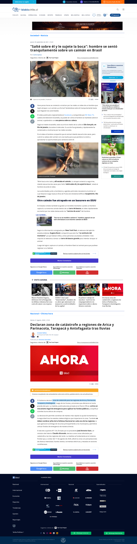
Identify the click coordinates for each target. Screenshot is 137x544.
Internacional (32, 15)
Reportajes (16, 520)
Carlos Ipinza (37, 55)
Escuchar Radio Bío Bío (113, 2)
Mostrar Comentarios (64, 260)
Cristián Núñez (42, 333)
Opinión (66, 15)
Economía (42, 15)
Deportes (50, 15)
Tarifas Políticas (18, 532)
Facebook (68, 115)
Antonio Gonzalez (45, 339)
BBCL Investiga (75, 15)
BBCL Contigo (86, 15)
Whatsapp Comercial (82, 533)
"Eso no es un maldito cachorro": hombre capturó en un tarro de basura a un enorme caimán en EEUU (74, 219)
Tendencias (58, 15)
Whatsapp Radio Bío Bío (115, 533)
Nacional (23, 15)
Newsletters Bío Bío (71, 2)
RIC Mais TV (89, 115)
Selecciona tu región (22, 2)
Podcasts (15, 15)
